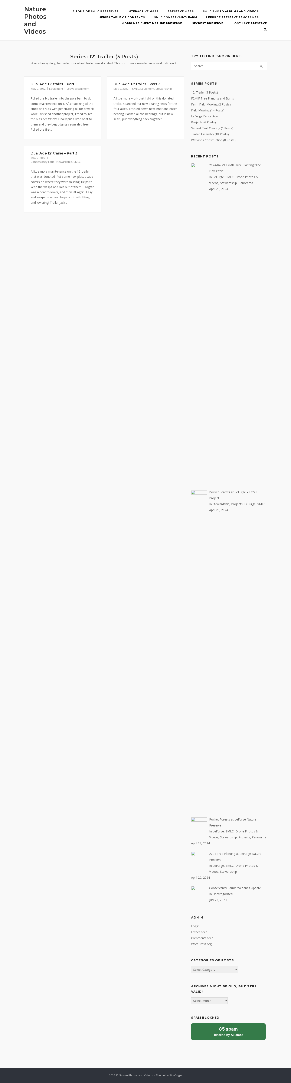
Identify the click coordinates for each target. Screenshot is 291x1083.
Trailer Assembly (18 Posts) (210, 134)
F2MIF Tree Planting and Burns (212, 98)
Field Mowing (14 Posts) (207, 110)
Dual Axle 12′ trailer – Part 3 (54, 153)
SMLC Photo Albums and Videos (231, 11)
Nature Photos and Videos (35, 20)
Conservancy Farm (43, 162)
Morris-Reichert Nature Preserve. (152, 23)
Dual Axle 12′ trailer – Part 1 (54, 84)
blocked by (233, 1033)
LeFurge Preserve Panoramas (232, 17)
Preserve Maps (181, 11)
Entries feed (199, 932)
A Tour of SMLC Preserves (95, 11)
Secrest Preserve (207, 23)
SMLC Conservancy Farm (175, 17)
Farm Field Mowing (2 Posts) (211, 104)
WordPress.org (201, 944)
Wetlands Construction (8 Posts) (213, 140)
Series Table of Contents (122, 17)
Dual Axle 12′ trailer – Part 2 (137, 84)
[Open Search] (265, 30)
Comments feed (202, 938)
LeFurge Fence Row (205, 116)
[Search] (261, 66)
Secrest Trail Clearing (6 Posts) (212, 128)
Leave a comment (78, 89)
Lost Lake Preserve (249, 23)
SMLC (135, 89)
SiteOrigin (175, 1075)
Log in (195, 926)
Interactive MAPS (143, 11)
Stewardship (164, 89)
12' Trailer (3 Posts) (204, 92)
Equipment (56, 89)
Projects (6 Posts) (203, 122)
